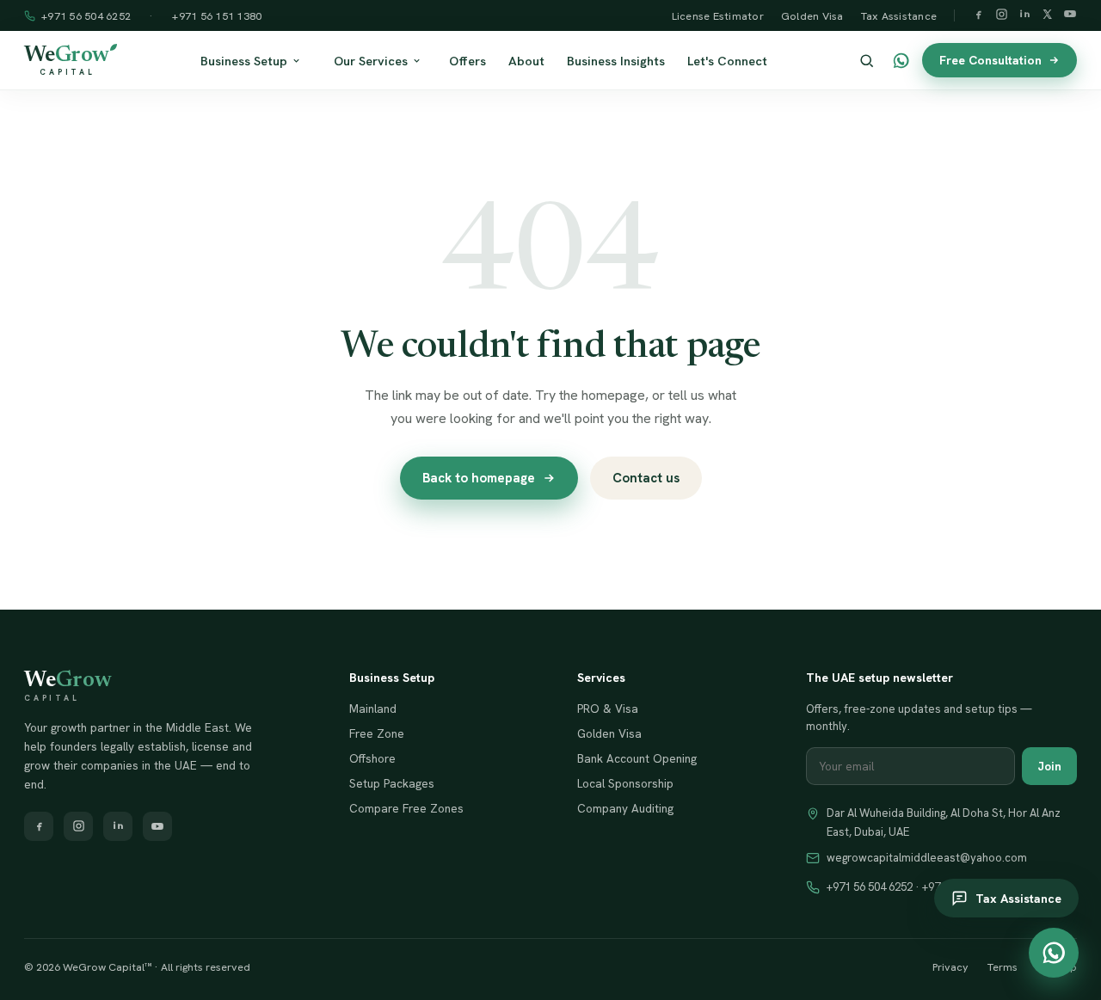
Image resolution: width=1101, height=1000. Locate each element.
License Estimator (718, 16)
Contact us (646, 478)
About (526, 60)
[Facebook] (978, 16)
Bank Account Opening (637, 758)
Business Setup (243, 60)
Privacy (950, 967)
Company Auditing (625, 808)
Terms (1002, 967)
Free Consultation (990, 60)
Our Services (371, 60)
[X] (1047, 16)
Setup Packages (391, 783)
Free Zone (376, 733)
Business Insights (616, 60)
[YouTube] (1070, 15)
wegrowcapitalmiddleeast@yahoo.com (927, 857)
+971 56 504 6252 (86, 16)
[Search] (866, 61)
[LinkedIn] (1024, 16)
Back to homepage (478, 478)
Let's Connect (727, 60)
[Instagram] (1001, 16)
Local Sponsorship (625, 783)
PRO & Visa (607, 708)
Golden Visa (812, 16)
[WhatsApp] (901, 61)
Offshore (372, 758)
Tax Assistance (899, 16)
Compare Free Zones (406, 808)
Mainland (373, 708)
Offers (467, 60)
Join (1049, 766)
